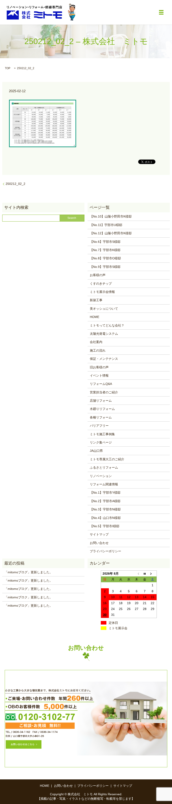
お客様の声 (97, 275)
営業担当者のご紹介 (104, 392)
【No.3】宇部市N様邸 (105, 509)
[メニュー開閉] (161, 12)
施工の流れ (97, 350)
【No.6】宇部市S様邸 (105, 241)
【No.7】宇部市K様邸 (105, 250)
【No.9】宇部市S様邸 (105, 267)
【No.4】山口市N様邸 (105, 518)
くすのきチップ (101, 283)
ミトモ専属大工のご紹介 (107, 459)
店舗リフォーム (101, 400)
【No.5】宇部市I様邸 (104, 526)
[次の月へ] (153, 573)
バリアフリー (99, 425)
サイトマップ (99, 534)
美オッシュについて (104, 308)
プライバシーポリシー (105, 551)
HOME (94, 317)
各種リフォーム (101, 417)
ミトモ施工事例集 (102, 434)
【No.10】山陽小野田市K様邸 (111, 216)
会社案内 (96, 342)
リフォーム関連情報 (104, 484)
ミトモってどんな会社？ (107, 325)
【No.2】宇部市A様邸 (105, 501)
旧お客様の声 (99, 367)
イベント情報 (99, 375)
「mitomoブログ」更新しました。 (28, 572)
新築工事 (96, 300)
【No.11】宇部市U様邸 (106, 225)
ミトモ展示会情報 (102, 292)
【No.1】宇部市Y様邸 (105, 492)
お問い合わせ (99, 543)
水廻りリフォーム (102, 409)
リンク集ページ (101, 442)
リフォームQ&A (101, 384)
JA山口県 (96, 450)
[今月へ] (145, 573)
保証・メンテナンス (104, 358)
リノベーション (101, 476)
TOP (7, 68)
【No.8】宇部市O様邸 (105, 258)
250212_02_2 (15, 184)
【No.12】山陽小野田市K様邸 (111, 233)
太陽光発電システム (104, 333)
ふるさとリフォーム (104, 467)
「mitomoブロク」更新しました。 (28, 597)
